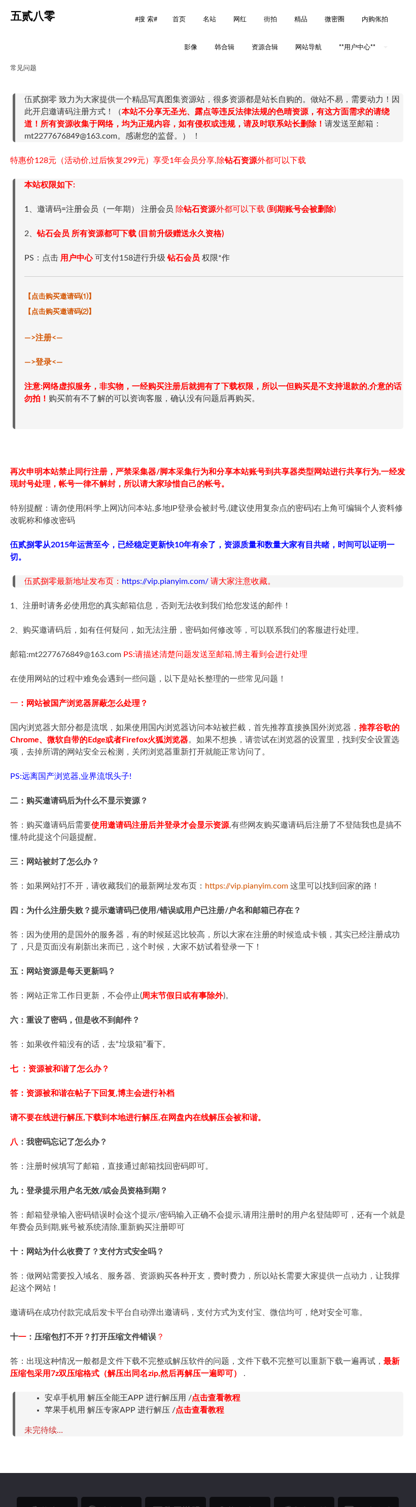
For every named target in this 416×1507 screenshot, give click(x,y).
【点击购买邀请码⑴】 (59, 296)
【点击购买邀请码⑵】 (59, 311)
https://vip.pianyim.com (246, 886)
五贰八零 (33, 16)
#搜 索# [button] (146, 18)
